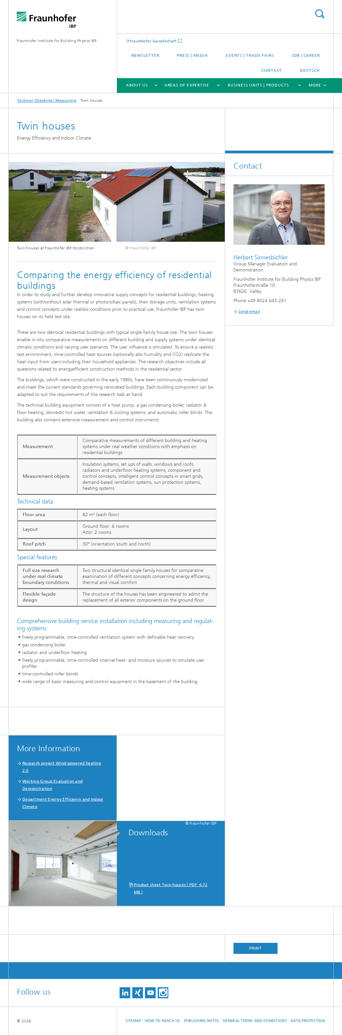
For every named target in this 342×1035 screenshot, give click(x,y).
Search (319, 13)
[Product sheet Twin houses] (66, 863)
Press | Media (192, 55)
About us (137, 85)
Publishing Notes (201, 1021)
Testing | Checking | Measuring (46, 100)
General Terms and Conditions (255, 1021)
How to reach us (162, 1021)
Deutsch (310, 70)
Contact (272, 70)
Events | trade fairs (250, 55)
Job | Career (306, 55)
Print (255, 948)
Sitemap (133, 1021)
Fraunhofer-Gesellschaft (153, 41)
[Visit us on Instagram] (163, 992)
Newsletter (145, 55)
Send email (249, 311)
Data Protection (308, 1021)
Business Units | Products (258, 85)
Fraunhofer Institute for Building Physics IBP (57, 40)
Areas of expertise (186, 85)
